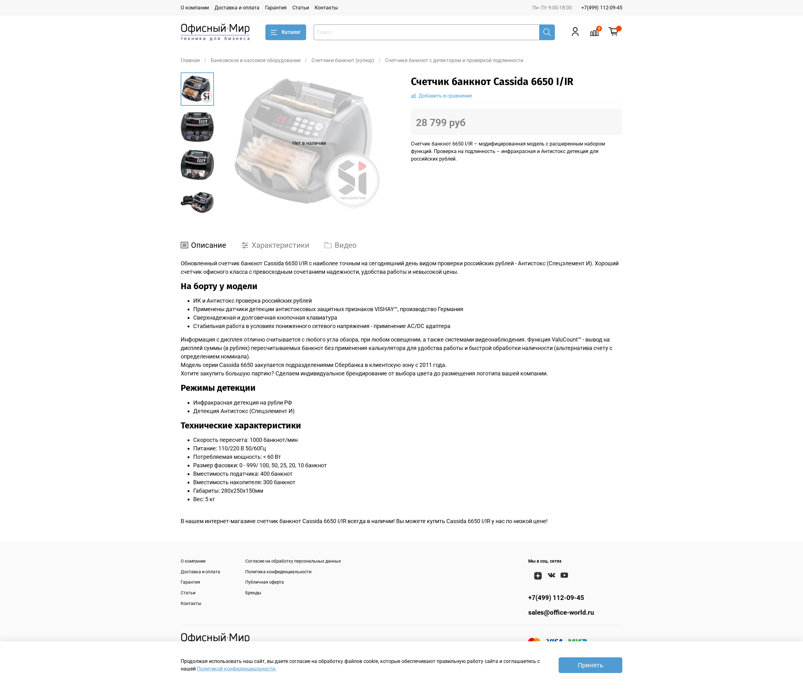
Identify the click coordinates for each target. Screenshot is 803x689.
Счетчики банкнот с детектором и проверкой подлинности (454, 60)
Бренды (253, 593)
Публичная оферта (264, 582)
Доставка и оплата (237, 8)
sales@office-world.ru (561, 612)
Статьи (300, 8)
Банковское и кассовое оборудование (255, 60)
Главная (190, 60)
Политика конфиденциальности (278, 572)
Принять (590, 665)
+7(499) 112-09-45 (601, 8)
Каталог (291, 32)
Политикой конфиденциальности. (236, 669)
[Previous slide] (229, 143)
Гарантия (276, 8)
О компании (195, 8)
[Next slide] (197, 206)
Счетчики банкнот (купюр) (342, 60)
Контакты (326, 8)
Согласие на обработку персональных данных (293, 561)
